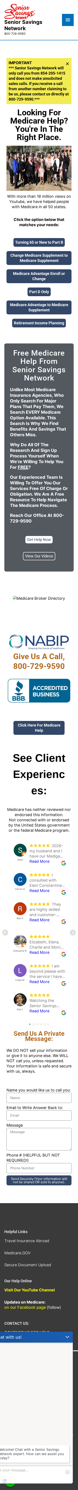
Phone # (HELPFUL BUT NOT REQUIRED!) (33, 1158)
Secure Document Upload (27, 1265)
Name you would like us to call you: (38, 1090)
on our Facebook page (25, 1307)
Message (14, 1125)
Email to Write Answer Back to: (34, 1107)
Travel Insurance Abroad (26, 1240)
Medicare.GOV (17, 1253)
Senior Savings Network (23, 25)
